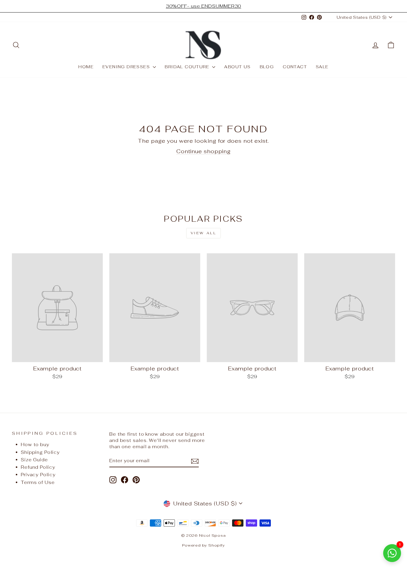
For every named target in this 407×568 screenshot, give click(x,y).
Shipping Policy (40, 452)
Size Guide (34, 460)
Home (86, 66)
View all (204, 233)
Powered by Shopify (203, 545)
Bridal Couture (188, 66)
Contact (295, 66)
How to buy (35, 444)
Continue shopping (203, 151)
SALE (322, 66)
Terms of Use (38, 482)
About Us (237, 66)
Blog (267, 66)
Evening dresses (126, 66)
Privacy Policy (38, 474)
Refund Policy (38, 467)
